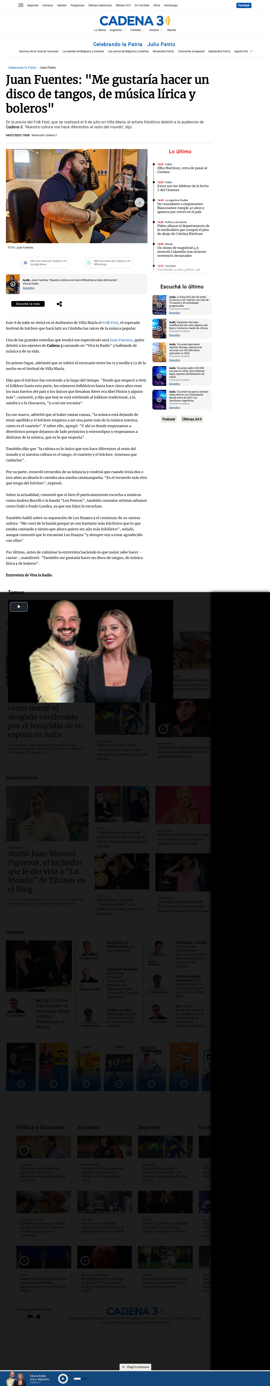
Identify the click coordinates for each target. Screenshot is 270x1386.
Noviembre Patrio (163, 51)
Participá (243, 5)
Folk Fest (110, 322)
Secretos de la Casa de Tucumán (39, 51)
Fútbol (168, 164)
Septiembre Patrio (219, 51)
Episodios (29, 288)
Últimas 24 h (123, 5)
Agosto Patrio (242, 51)
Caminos (47, 5)
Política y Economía (176, 222)
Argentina (116, 30)
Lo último (181, 151)
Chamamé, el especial (191, 51)
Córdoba (135, 30)
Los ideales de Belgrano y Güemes (83, 51)
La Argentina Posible (176, 200)
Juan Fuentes (121, 340)
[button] (139, 202)
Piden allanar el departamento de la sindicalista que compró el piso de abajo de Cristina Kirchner (183, 230)
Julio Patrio (162, 44)
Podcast (168, 419)
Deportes (32, 5)
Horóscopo (171, 5)
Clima (156, 5)
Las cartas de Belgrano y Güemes (128, 51)
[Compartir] (59, 304)
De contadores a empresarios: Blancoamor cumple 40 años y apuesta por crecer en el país (180, 208)
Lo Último (100, 30)
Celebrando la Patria (118, 44)
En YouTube (142, 5)
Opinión (62, 5)
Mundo (171, 30)
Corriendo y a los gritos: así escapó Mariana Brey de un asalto (183, 272)
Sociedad (170, 265)
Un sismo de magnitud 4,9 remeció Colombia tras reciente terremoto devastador (181, 252)
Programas (77, 5)
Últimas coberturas (100, 5)
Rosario (154, 30)
